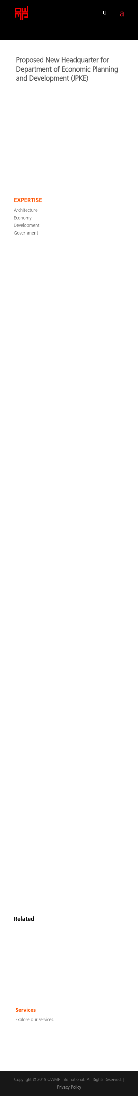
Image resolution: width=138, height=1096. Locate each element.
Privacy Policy (69, 1087)
